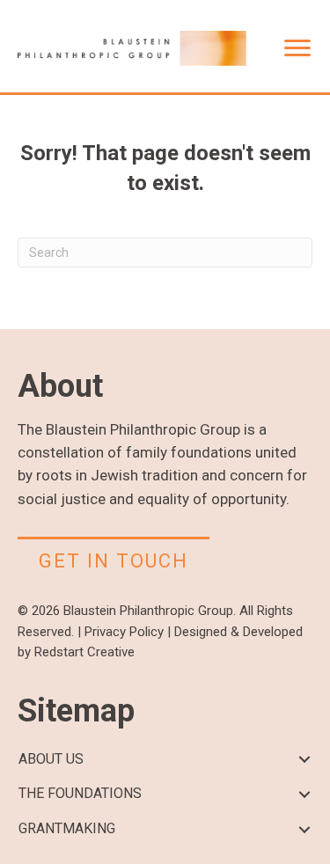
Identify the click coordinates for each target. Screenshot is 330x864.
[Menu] (297, 48)
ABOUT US (51, 759)
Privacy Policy (124, 632)
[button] (304, 760)
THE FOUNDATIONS (80, 793)
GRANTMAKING (66, 828)
